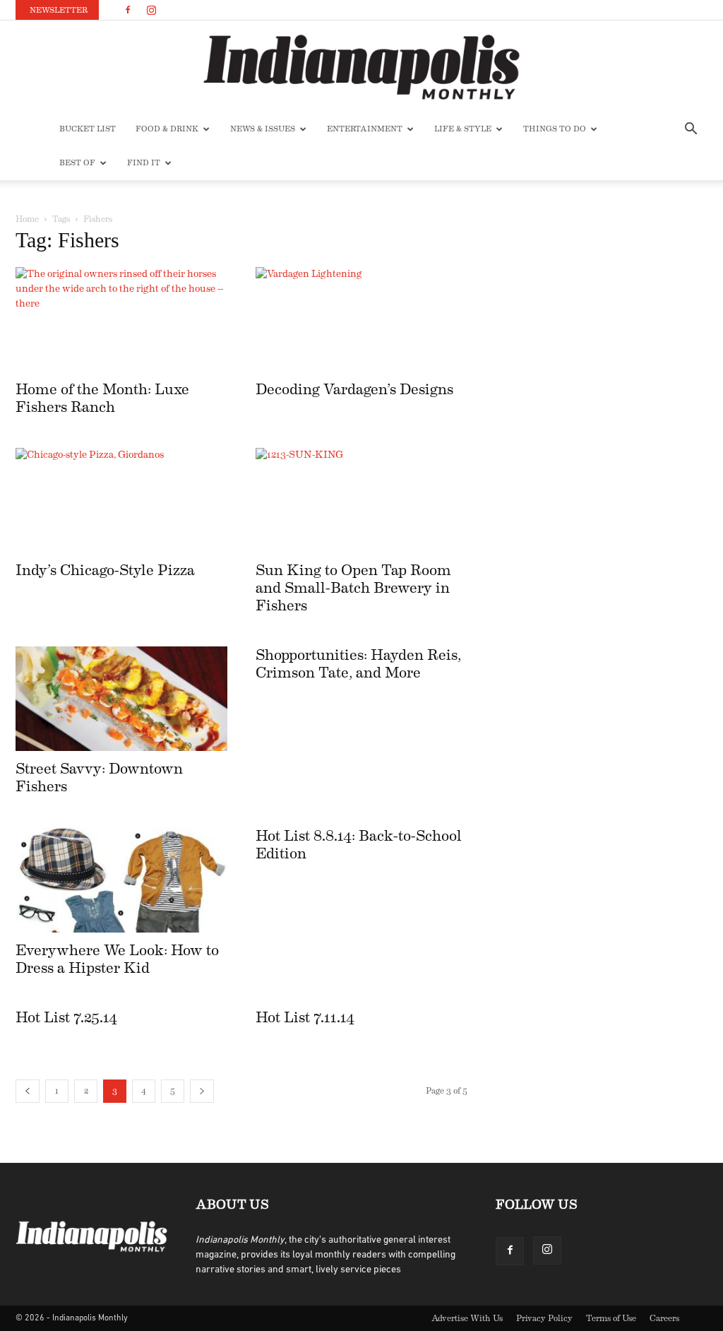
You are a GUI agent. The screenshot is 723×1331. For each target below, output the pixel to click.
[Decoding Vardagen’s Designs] (361, 319)
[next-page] (202, 1091)
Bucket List (87, 129)
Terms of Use (611, 1318)
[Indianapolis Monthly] (361, 67)
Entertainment (364, 129)
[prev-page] (28, 1091)
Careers (664, 1318)
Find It (143, 163)
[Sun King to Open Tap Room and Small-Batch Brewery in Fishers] (361, 500)
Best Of (77, 163)
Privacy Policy (544, 1318)
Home (27, 219)
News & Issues (262, 129)
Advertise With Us (467, 1318)
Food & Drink (167, 129)
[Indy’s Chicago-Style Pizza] (121, 500)
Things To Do (554, 129)
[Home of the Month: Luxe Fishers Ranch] (121, 319)
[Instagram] (151, 10)
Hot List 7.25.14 (66, 1017)
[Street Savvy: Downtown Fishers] (121, 698)
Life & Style (462, 129)
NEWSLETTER (59, 10)
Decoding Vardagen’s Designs (354, 389)
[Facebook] (127, 10)
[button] (690, 130)
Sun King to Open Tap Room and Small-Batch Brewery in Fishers (353, 588)
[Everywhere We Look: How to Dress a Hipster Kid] (121, 879)
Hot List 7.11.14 (305, 1017)
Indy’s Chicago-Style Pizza (105, 570)
